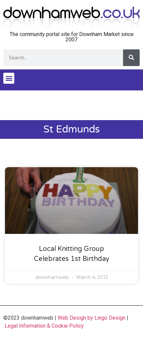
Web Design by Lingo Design (91, 318)
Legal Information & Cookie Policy (44, 326)
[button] (8, 78)
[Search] (131, 57)
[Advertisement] (71, 105)
